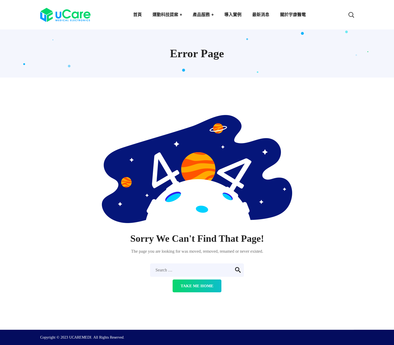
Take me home (197, 286)
